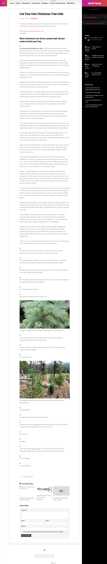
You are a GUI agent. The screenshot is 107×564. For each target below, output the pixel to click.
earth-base (94, 3)
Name (23, 520)
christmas (26, 476)
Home (12, 3)
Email (47, 520)
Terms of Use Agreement (57, 3)
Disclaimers (44, 3)
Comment (24, 510)
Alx (54, 556)
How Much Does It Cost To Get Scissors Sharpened (43, 497)
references (33, 18)
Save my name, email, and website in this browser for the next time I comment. (43, 531)
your (31, 476)
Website (23, 526)
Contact (17, 3)
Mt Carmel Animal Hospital (93, 92)
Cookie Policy (36, 3)
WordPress (44, 556)
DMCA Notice (71, 3)
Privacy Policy (26, 3)
